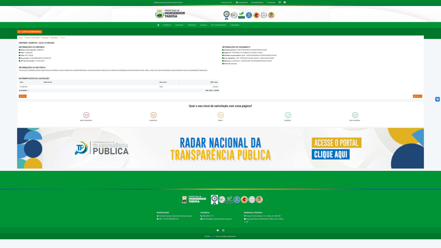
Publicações (234, 25)
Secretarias (192, 25)
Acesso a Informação (32, 38)
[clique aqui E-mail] (218, 230)
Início (21, 38)
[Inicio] (158, 25)
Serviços (203, 25)
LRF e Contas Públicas (218, 25)
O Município (179, 25)
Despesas (45, 38)
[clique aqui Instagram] (223, 230)
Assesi (212, 236)
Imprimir (418, 96)
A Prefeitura (167, 25)
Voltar (23, 96)
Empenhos (54, 38)
